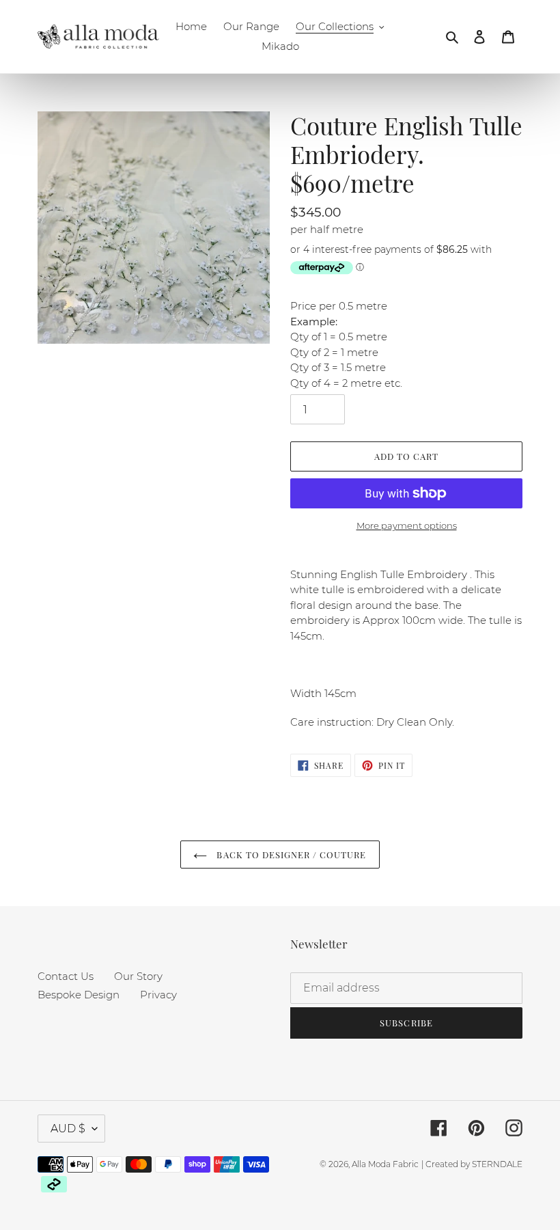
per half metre (326, 229)
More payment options (406, 525)
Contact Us (66, 976)
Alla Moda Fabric (385, 1164)
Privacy (158, 994)
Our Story (138, 976)
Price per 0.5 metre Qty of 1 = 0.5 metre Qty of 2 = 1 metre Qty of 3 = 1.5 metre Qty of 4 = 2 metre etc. (346, 344)
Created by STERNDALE (473, 1164)
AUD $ (68, 1128)
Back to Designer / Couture (290, 854)
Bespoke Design (79, 994)
